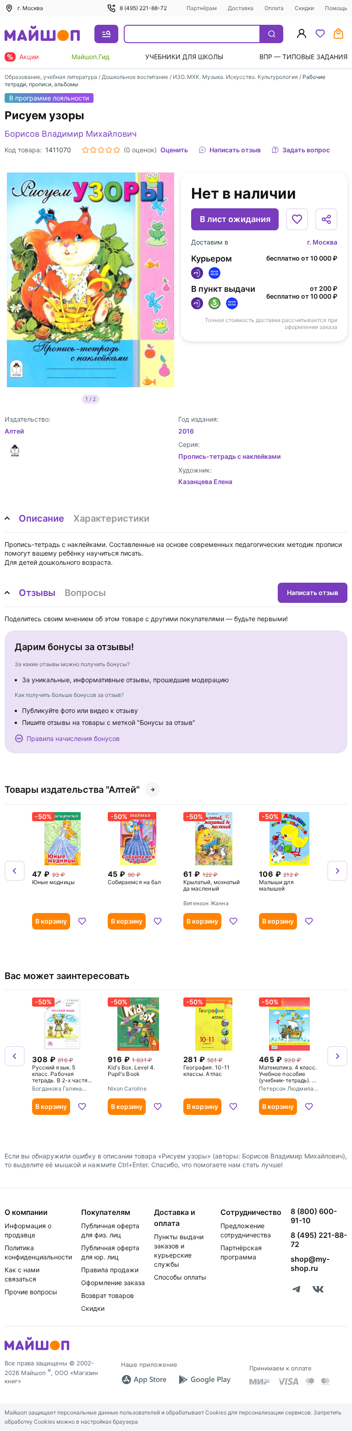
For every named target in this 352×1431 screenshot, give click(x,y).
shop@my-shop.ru (310, 1263)
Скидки (304, 8)
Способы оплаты (180, 1277)
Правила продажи (109, 1270)
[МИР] (259, 1382)
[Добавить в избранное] (297, 219)
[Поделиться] (326, 219)
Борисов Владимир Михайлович (71, 134)
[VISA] (288, 1381)
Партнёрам (202, 8)
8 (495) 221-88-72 (143, 8)
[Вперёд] (337, 871)
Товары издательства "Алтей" (72, 789)
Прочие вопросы (31, 1292)
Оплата (274, 8)
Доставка (240, 8)
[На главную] (42, 34)
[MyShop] (37, 1349)
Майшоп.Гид (91, 57)
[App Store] (144, 1379)
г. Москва (322, 242)
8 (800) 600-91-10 (314, 1216)
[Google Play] (204, 1379)
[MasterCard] (309, 1381)
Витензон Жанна (206, 903)
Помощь (336, 8)
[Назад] (15, 871)
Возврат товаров (107, 1295)
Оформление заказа (113, 1282)
